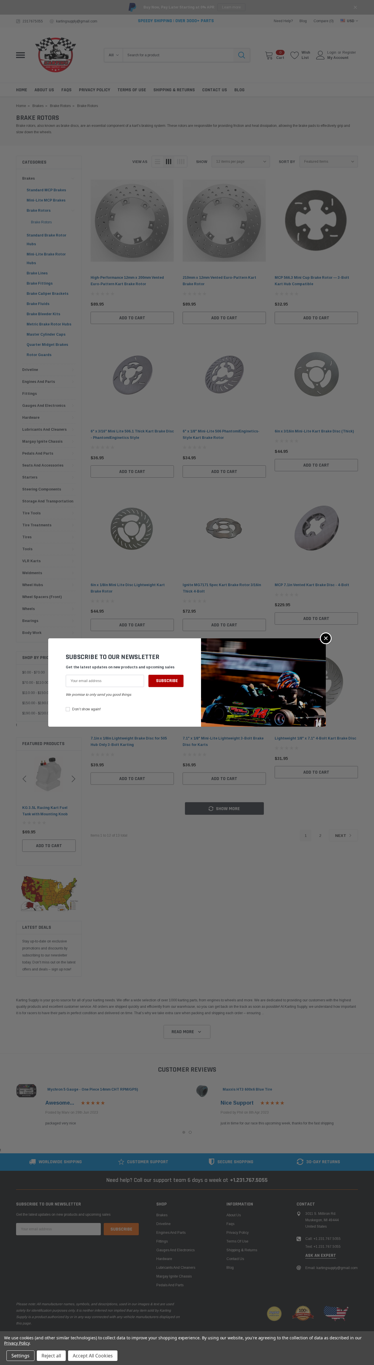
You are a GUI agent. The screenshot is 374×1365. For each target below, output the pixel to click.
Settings (20, 1355)
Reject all (51, 1355)
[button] (326, 638)
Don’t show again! (86, 709)
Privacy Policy (17, 1343)
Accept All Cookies (93, 1355)
